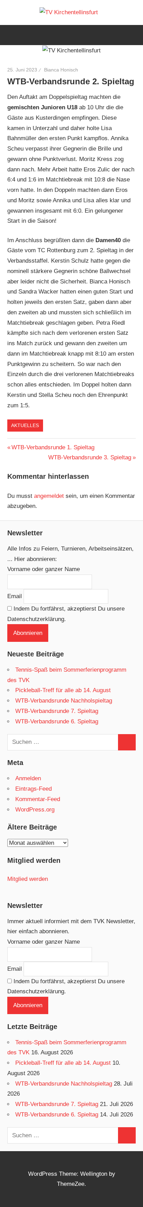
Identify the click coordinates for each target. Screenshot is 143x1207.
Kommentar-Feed (37, 799)
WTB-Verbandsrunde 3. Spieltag (89, 457)
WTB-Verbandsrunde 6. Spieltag (56, 721)
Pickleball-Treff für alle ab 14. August (63, 690)
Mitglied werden (27, 879)
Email (14, 596)
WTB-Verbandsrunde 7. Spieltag (56, 711)
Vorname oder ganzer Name (43, 569)
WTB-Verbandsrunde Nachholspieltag (63, 700)
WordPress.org (34, 809)
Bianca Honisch (61, 70)
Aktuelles (25, 425)
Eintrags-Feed (33, 788)
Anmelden (28, 778)
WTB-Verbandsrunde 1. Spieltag (52, 447)
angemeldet (49, 496)
